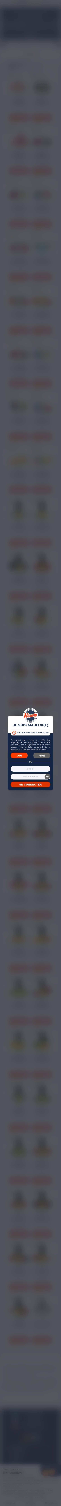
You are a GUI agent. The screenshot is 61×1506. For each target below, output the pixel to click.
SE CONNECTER (30, 784)
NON (42, 755)
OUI (19, 755)
